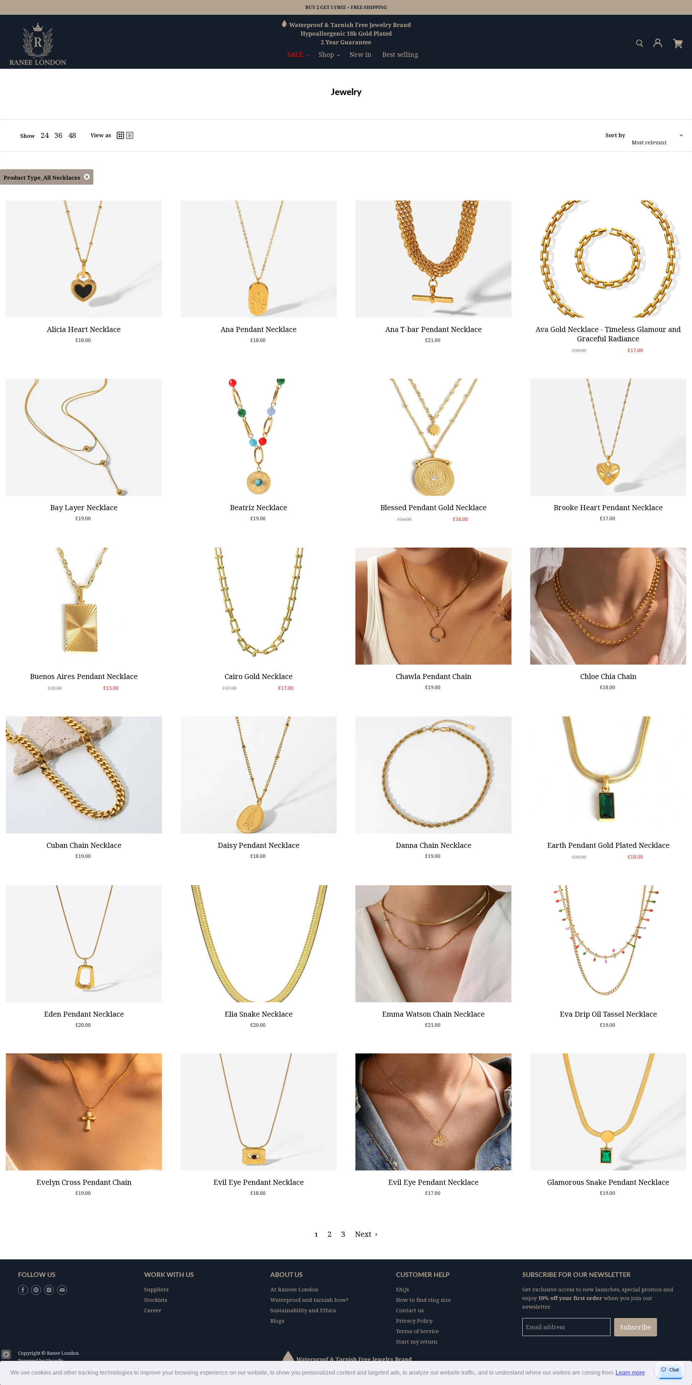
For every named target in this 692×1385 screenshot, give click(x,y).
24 (45, 135)
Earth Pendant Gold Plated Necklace (608, 845)
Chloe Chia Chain (608, 676)
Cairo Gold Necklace (259, 676)
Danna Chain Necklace (433, 845)
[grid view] (120, 135)
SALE (296, 54)
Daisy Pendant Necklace (259, 845)
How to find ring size (423, 1299)
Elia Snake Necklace (259, 1014)
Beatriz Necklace (258, 507)
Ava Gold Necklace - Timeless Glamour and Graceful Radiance (608, 333)
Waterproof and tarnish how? (309, 1299)
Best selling (400, 54)
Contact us (410, 1310)
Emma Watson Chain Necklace (433, 1014)
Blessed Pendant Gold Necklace (433, 507)
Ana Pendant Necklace (259, 329)
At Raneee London (294, 1289)
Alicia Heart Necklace (84, 329)
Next (364, 1234)
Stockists (155, 1299)
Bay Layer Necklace (83, 507)
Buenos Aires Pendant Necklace (84, 676)
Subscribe (635, 1327)
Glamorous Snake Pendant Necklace (608, 1182)
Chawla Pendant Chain (433, 676)
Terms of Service (417, 1331)
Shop (327, 54)
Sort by (615, 135)
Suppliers (156, 1289)
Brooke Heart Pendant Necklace (608, 507)
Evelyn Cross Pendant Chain (84, 1182)
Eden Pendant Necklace (84, 1014)
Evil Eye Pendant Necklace (258, 1182)
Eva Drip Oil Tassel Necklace (608, 1014)
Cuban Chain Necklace (83, 845)
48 (72, 135)
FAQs (402, 1289)
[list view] (129, 135)
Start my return (417, 1341)
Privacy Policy (414, 1320)
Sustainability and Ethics (303, 1310)
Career (152, 1310)
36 (58, 135)
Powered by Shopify (40, 1360)
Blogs (277, 1320)
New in (361, 54)
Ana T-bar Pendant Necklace (433, 329)
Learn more (630, 1373)
